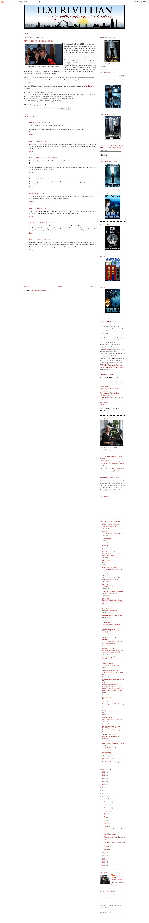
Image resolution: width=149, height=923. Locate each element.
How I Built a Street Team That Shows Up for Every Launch (113, 554)
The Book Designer (108, 629)
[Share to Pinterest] (69, 108)
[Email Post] (58, 108)
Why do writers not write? (109, 747)
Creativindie (106, 598)
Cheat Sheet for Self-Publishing (111, 624)
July (105, 814)
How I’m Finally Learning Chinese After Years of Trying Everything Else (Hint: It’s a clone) (113, 602)
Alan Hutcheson (34, 223)
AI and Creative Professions (110, 593)
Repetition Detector (106, 481)
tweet (103, 562)
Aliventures (106, 576)
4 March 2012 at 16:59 (43, 208)
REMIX (119, 338)
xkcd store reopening (108, 547)
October (106, 805)
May (105, 820)
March (106, 826)
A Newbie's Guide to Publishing (112, 591)
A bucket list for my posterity (110, 665)
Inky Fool (105, 584)
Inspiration (103, 402)
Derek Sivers (106, 560)
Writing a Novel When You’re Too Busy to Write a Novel (112, 642)
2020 (104, 775)
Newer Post (27, 286)
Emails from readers (110, 834)
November (107, 802)
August (106, 811)
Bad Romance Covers (109, 710)
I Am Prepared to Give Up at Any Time (113, 705)
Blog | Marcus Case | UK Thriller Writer (113, 744)
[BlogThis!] (63, 108)
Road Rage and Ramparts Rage (109, 393)
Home (26, 33)
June (105, 817)
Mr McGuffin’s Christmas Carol (111, 659)
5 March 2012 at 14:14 (43, 239)
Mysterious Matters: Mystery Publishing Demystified (111, 727)
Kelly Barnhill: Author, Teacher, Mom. (113, 680)
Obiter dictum (106, 617)
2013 (104, 793)
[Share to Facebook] (67, 108)
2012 (104, 796)
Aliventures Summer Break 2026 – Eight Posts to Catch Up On (112, 579)
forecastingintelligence (109, 567)
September (107, 808)
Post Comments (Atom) (39, 290)
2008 (104, 862)
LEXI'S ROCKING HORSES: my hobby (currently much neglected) (112, 469)
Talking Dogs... (104, 391)
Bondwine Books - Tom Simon (112, 615)
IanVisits (105, 531)
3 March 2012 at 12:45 (43, 141)
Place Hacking (107, 752)
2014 (104, 790)
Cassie (31, 193)
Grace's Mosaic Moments (110, 524)
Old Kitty (32, 122)
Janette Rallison (107, 663)
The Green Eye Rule (106, 395)
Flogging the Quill (108, 648)
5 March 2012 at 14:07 (47, 223)
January (106, 849)
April (106, 823)
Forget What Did (107, 609)
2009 (104, 859)
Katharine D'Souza (35, 158)
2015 (104, 787)
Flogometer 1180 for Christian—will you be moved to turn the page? (112, 651)
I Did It (104, 699)
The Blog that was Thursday (111, 735)
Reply (31, 135)
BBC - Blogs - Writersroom (111, 759)
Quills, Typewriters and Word (109, 388)
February (107, 846)
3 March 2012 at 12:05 (43, 122)
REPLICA (107, 349)
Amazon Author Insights (110, 670)
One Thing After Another (109, 610)
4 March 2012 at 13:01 (43, 179)
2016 (104, 784)
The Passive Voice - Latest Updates (110, 638)
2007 (104, 865)
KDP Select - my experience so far (114, 842)
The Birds (105, 540)
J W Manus (106, 622)
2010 (104, 856)
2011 (104, 853)
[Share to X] (65, 108)
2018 (104, 778)
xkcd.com (105, 545)
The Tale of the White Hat (109, 526)
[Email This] (61, 108)
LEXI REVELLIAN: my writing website (112, 461)
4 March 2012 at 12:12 (49, 158)
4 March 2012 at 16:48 (41, 193)
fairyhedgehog (107, 697)
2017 (104, 781)
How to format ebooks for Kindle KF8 (111, 382)
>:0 (103, 712)
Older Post (93, 286)
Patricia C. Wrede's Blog (110, 762)
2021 (104, 772)
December (107, 799)
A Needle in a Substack (108, 586)
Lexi (30, 141)
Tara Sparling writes (109, 657)
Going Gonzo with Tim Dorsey (111, 730)
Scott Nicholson (107, 717)
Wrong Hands (106, 538)
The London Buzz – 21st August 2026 (113, 533)
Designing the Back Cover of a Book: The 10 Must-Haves (112, 632)
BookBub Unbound (108, 552)
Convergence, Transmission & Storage (113, 754)
